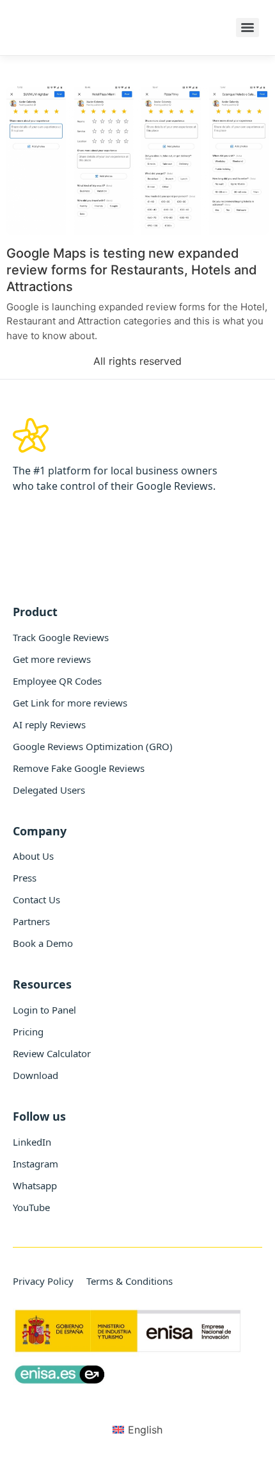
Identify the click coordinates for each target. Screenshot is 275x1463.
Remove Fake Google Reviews (79, 768)
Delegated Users (49, 789)
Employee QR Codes (57, 680)
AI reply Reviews (49, 724)
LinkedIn (32, 1141)
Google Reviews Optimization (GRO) (93, 746)
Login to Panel (44, 1009)
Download (35, 1075)
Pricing (28, 1031)
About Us (33, 855)
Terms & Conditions (129, 1281)
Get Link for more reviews (70, 702)
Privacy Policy (43, 1281)
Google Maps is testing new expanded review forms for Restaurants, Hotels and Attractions (131, 270)
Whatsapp (35, 1185)
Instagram (35, 1163)
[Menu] (247, 27)
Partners (31, 921)
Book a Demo (43, 943)
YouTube (31, 1207)
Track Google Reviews (61, 637)
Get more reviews (52, 659)
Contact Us (36, 899)
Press (24, 877)
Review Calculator (52, 1053)
